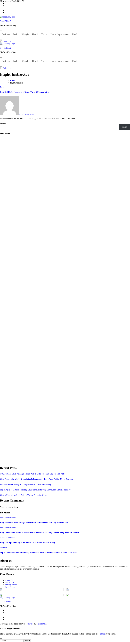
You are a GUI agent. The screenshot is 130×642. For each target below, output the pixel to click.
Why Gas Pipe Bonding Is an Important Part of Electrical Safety (25, 484)
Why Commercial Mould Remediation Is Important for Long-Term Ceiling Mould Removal (36, 479)
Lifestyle (25, 34)
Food (74, 34)
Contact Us (9, 582)
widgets (102, 634)
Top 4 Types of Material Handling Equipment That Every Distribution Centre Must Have (35, 490)
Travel (44, 34)
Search (3, 123)
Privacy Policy (11, 585)
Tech (15, 34)
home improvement (7, 518)
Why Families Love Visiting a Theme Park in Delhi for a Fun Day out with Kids (32, 474)
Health (35, 34)
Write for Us (10, 587)
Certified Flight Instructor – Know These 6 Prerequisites (24, 92)
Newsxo (30, 624)
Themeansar (41, 624)
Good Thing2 (5, 21)
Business (6, 34)
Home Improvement (60, 34)
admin (22, 114)
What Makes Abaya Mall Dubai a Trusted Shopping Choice (24, 495)
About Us (9, 580)
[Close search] (1, 638)
